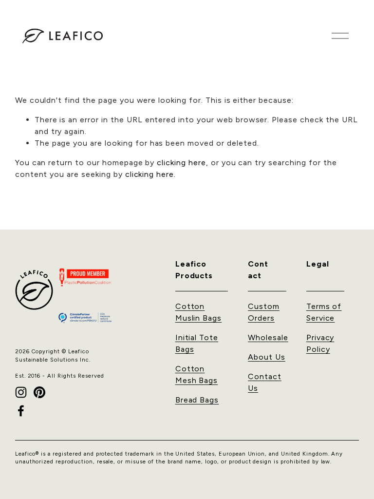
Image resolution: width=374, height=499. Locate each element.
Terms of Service (324, 312)
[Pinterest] (39, 392)
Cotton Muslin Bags (198, 312)
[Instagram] (21, 392)
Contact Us (264, 382)
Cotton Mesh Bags (196, 374)
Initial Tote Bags (197, 343)
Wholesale (268, 337)
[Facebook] (21, 411)
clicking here (181, 162)
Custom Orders (264, 312)
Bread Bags (197, 399)
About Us (266, 357)
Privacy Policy (320, 343)
